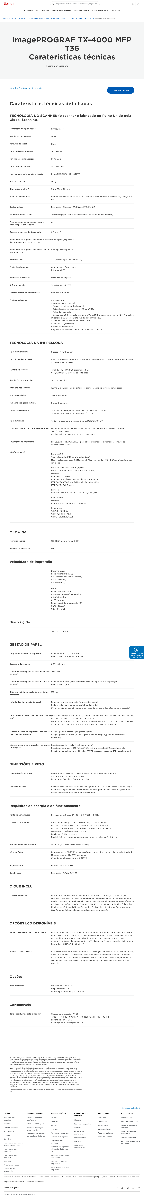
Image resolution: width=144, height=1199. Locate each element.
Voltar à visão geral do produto (27, 88)
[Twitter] (133, 1188)
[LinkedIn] (127, 1188)
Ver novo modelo (120, 90)
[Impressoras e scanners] (72, 10)
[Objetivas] (50, 10)
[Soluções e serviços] (90, 10)
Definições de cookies (35, 1182)
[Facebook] (116, 1188)
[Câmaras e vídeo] (39, 10)
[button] (136, 652)
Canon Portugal (10, 1188)
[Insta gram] (122, 1188)
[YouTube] (138, 1188)
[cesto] (138, 4)
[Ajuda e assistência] (109, 10)
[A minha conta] (132, 4)
